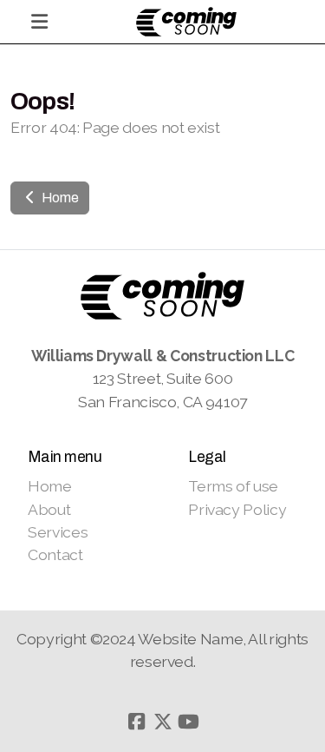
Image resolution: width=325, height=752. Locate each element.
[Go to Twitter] (163, 722)
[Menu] (39, 21)
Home (58, 197)
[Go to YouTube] (189, 722)
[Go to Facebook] (137, 722)
